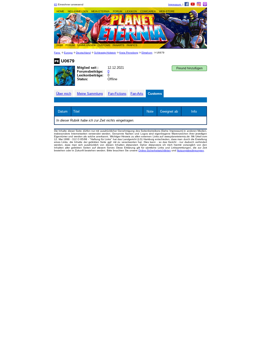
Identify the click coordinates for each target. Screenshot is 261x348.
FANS (60, 45)
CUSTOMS (104, 45)
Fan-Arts (136, 94)
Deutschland (83, 52)
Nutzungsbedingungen (190, 150)
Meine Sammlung (90, 94)
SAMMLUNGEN (86, 45)
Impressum (175, 4)
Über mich (63, 94)
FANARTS (118, 45)
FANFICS (132, 45)
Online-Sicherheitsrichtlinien (154, 150)
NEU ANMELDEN (78, 11)
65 (55, 4)
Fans (57, 52)
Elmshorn (146, 52)
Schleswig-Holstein (105, 52)
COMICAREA (148, 11)
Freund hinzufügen (189, 68)
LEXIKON (131, 11)
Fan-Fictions (117, 94)
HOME (60, 11)
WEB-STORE (167, 11)
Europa (68, 52)
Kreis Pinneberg (128, 52)
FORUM (117, 11)
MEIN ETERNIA (100, 11)
